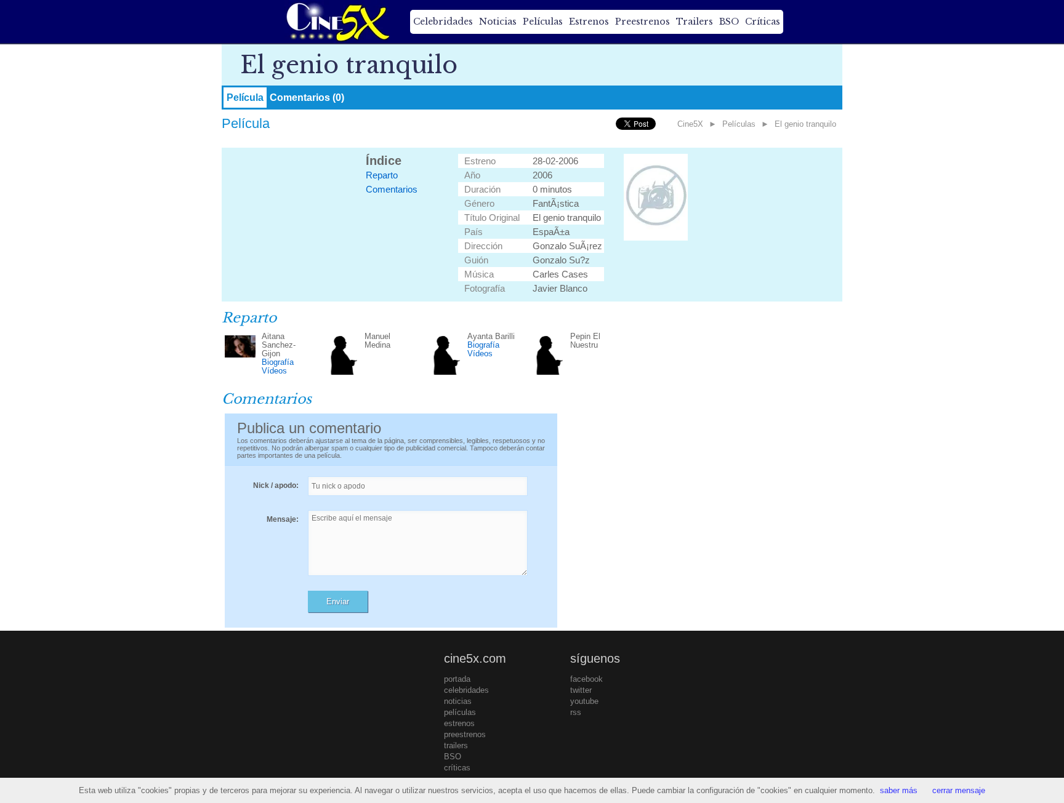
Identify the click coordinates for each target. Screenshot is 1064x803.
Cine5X (690, 124)
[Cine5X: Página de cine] (336, 21)
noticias (458, 701)
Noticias (498, 21)
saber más (898, 790)
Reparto (382, 175)
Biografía (278, 362)
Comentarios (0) (307, 97)
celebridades (466, 690)
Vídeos (274, 370)
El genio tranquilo (805, 124)
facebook (586, 679)
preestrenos (465, 734)
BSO (729, 21)
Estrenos (589, 21)
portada (457, 679)
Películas (543, 21)
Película (245, 97)
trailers (456, 745)
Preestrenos (642, 21)
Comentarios (391, 189)
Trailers (694, 21)
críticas (457, 767)
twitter (581, 690)
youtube (584, 701)
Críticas (762, 21)
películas (460, 712)
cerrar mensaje (958, 790)
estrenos (459, 723)
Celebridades (443, 21)
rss (575, 712)
